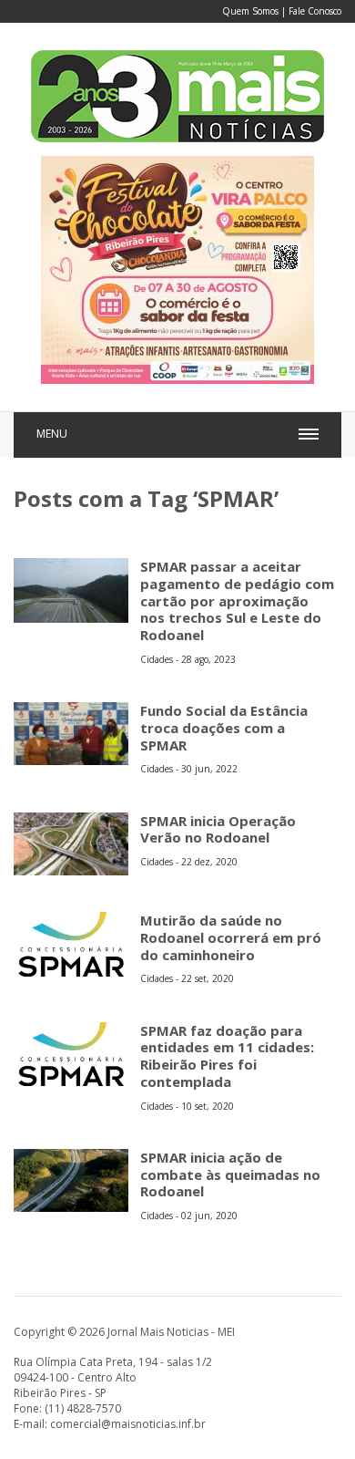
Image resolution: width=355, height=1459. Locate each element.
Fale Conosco (315, 11)
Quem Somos (250, 11)
